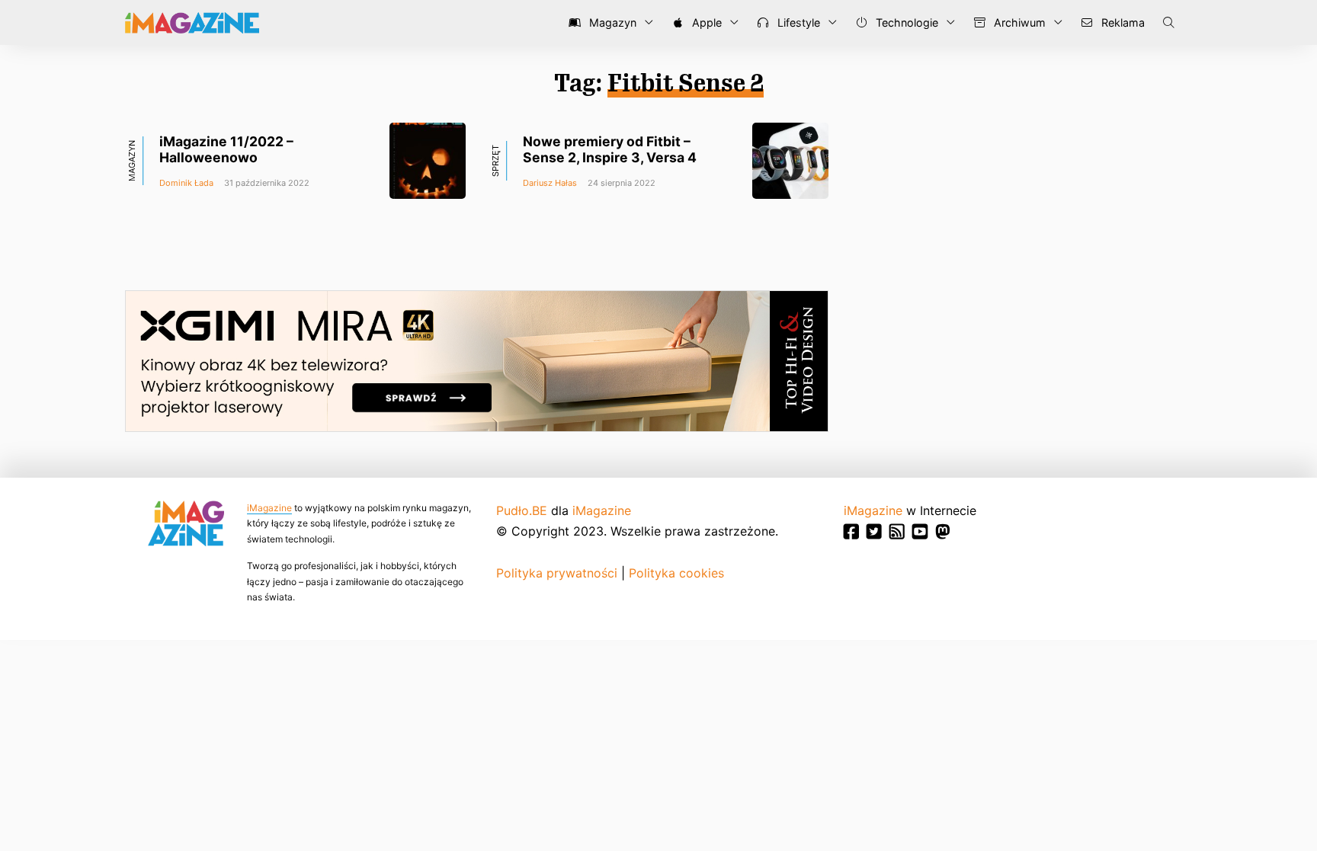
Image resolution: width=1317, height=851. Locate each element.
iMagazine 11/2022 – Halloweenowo (226, 149)
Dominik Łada (186, 183)
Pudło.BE (521, 510)
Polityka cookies (676, 573)
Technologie (905, 22)
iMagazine (269, 507)
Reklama (1121, 22)
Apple (705, 22)
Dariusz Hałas (550, 183)
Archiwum (1018, 22)
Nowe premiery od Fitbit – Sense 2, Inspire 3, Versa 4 (610, 149)
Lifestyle (797, 22)
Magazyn (611, 22)
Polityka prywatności (556, 573)
